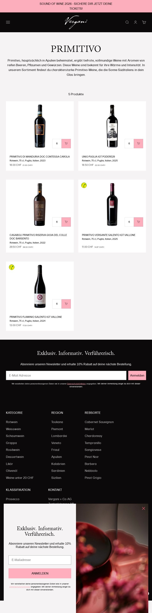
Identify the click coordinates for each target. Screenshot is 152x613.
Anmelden (137, 375)
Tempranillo (93, 443)
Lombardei (59, 436)
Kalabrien (58, 464)
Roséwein (13, 450)
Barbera (91, 464)
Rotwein (11, 422)
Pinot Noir (92, 457)
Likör (9, 464)
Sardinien (58, 471)
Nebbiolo (91, 471)
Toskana (57, 422)
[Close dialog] (143, 508)
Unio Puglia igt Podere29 (98, 156)
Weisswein (13, 429)
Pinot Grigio (93, 478)
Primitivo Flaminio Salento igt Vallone (36, 316)
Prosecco (12, 499)
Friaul (55, 450)
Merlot (89, 429)
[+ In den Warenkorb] (66, 143)
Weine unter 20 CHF (20, 478)
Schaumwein (15, 436)
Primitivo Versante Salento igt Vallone (108, 234)
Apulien (56, 457)
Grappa (11, 443)
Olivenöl (11, 471)
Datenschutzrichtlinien (76, 384)
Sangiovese (93, 450)
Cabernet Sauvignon (99, 422)
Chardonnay (93, 436)
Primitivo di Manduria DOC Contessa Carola (40, 156)
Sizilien (56, 478)
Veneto (56, 443)
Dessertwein (15, 457)
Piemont (57, 429)
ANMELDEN (40, 573)
